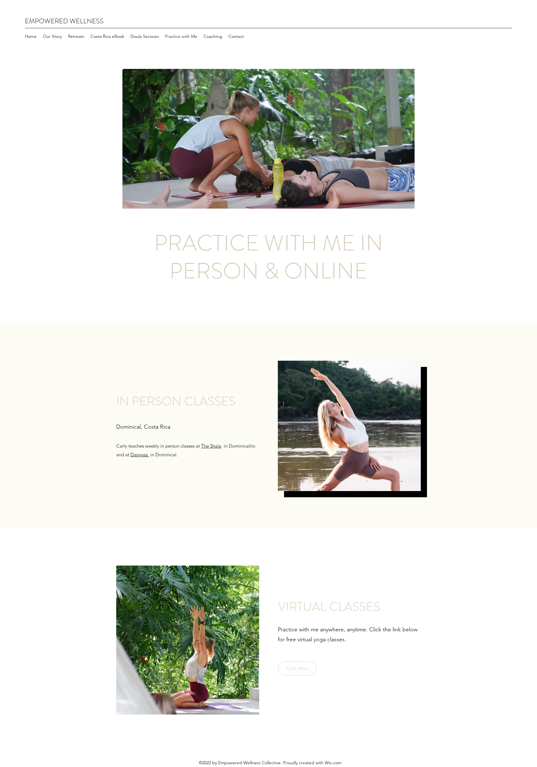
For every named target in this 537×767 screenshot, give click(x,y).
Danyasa (140, 455)
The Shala (211, 446)
